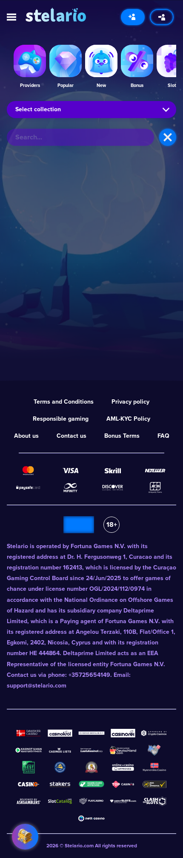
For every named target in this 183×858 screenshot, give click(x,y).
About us (26, 435)
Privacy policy (130, 401)
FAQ (163, 435)
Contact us (71, 435)
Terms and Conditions (64, 401)
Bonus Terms (122, 435)
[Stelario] (56, 15)
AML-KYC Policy (128, 418)
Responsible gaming (61, 418)
